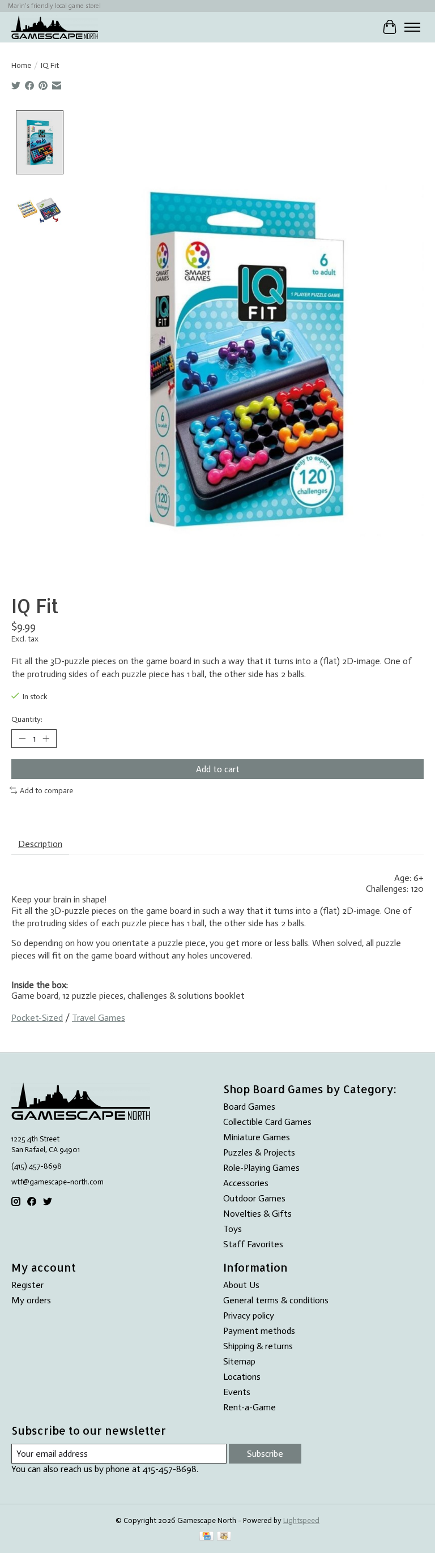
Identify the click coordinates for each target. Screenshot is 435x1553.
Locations (242, 1376)
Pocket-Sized (37, 1017)
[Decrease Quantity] (22, 738)
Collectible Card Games (267, 1121)
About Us (241, 1285)
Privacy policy (248, 1315)
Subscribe (265, 1453)
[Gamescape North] (54, 26)
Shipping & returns (258, 1346)
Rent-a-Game (249, 1407)
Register (27, 1285)
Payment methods (259, 1330)
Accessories (245, 1183)
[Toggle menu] (412, 27)
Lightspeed (301, 1520)
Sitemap (239, 1361)
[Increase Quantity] (46, 738)
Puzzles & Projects (259, 1152)
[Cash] (224, 1536)
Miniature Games (256, 1137)
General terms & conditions (276, 1300)
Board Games (249, 1106)
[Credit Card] (206, 1536)
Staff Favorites (253, 1244)
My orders (31, 1300)
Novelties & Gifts (257, 1213)
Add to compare (46, 790)
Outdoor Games (254, 1198)
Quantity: (26, 719)
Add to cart (218, 769)
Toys (232, 1228)
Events (236, 1392)
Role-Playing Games (261, 1167)
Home (21, 65)
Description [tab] (40, 843)
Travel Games (98, 1017)
